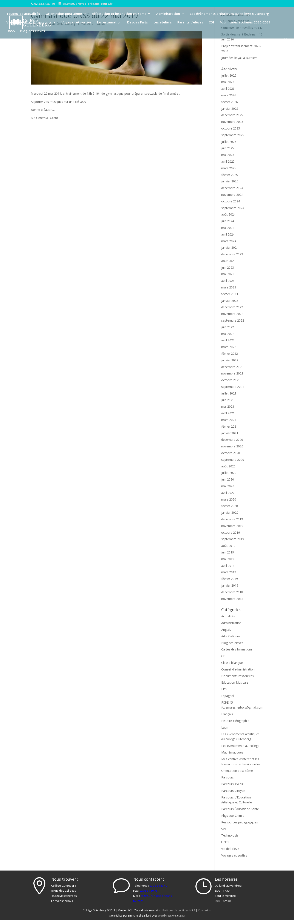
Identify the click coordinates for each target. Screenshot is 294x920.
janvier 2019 (229, 585)
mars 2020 (228, 499)
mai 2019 (227, 559)
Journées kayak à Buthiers (239, 58)
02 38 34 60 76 (148, 890)
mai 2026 (227, 82)
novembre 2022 (232, 314)
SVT (224, 829)
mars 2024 (228, 241)
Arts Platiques (230, 636)
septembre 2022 (232, 320)
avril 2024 (228, 234)
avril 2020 (228, 493)
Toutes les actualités (23, 14)
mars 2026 (228, 95)
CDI (211, 22)
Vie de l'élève (230, 849)
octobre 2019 (230, 532)
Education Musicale (234, 682)
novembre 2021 (232, 373)
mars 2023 (228, 287)
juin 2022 (227, 327)
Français (227, 714)
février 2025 (229, 175)
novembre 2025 (232, 122)
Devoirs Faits (137, 22)
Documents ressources (237, 676)
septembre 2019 (232, 539)
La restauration (109, 22)
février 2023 (229, 294)
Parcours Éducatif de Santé (240, 809)
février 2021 (229, 426)
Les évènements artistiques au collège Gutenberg (229, 14)
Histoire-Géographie (235, 721)
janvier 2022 (229, 360)
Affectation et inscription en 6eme (119, 14)
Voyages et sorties (76, 22)
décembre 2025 (232, 115)
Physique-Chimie (232, 816)
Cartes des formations (236, 649)
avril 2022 (228, 340)
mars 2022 (228, 347)
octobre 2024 (230, 201)
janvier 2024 (229, 247)
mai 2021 (227, 406)
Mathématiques (232, 752)
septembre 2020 (232, 460)
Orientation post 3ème (64, 14)
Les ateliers (162, 22)
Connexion (204, 910)
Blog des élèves (32, 31)
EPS (224, 689)
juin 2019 (227, 552)
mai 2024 (227, 228)
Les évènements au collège (240, 746)
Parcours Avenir (232, 784)
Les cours (44, 22)
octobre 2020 (230, 453)
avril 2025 (228, 161)
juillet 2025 (228, 142)
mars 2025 (228, 168)
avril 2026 (228, 88)
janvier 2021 (229, 433)
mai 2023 (227, 274)
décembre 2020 (232, 440)
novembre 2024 (232, 195)
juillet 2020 (228, 473)
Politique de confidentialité (178, 910)
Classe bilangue (232, 663)
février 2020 (229, 506)
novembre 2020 (232, 446)
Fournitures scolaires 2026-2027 (245, 22)
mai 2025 (227, 155)
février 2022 (229, 353)
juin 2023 (227, 267)
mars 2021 (228, 420)
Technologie (229, 835)
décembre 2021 (232, 367)
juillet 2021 (228, 393)
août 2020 (228, 466)
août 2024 (228, 214)
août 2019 (228, 546)
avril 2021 (228, 413)
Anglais (226, 629)
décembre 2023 (232, 254)
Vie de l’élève (16, 22)
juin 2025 (227, 148)
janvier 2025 (229, 181)
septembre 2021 (232, 387)
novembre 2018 (232, 599)
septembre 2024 (232, 208)
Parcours (227, 777)
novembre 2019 (232, 526)
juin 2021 (227, 400)
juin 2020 (227, 479)
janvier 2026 (229, 108)
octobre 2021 (230, 380)
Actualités (228, 616)
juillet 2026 (228, 75)
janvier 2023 (229, 301)
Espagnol (227, 696)
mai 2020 (227, 486)
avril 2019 (228, 566)
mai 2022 (227, 334)
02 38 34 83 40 (158, 886)
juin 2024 (227, 221)
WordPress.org (167, 915)
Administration (168, 14)
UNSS (10, 31)
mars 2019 (228, 572)
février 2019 (229, 579)
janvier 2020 (229, 512)
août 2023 (228, 261)
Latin (224, 727)
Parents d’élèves (190, 22)
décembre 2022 (232, 307)
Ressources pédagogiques (239, 822)
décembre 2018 (232, 592)
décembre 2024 (232, 188)
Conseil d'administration (238, 669)
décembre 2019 (232, 519)
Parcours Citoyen (233, 791)
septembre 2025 (232, 135)
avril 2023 (228, 281)
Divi (182, 915)
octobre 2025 (230, 128)
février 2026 (229, 102)
